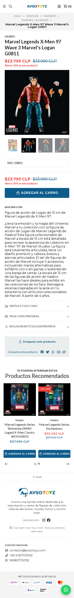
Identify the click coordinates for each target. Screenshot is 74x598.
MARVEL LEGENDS (35, 20)
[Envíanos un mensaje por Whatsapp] (66, 590)
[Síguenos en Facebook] (49, 520)
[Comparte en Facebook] (42, 352)
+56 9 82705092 (21, 555)
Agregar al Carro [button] (21, 453)
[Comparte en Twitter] (48, 352)
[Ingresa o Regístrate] (59, 6)
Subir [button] (38, 477)
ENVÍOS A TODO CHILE (23, 306)
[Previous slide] (11, 103)
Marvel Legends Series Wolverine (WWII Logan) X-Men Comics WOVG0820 (20, 430)
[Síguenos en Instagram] (43, 520)
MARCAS (32, 15)
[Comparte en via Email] (59, 352)
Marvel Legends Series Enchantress (54, 426)
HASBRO (49, 15)
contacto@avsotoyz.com (27, 550)
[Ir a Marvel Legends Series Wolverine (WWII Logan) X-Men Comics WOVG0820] (20, 399)
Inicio (17, 15)
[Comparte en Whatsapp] (53, 352)
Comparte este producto (39, 341)
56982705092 (19, 560)
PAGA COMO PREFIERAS (24, 316)
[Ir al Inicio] (37, 6)
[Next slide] (63, 103)
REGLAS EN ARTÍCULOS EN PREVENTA (32, 326)
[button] (64, 352)
